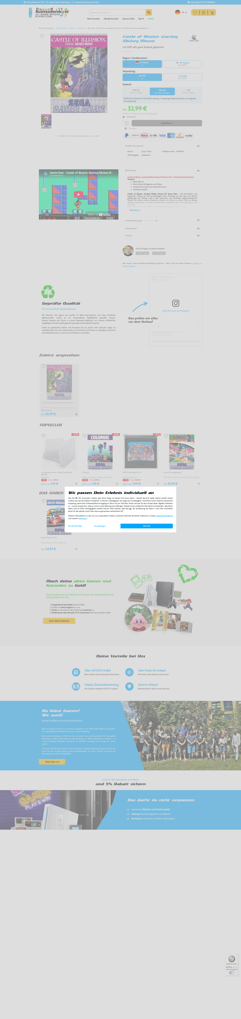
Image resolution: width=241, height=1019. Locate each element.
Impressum (83, 518)
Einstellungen (100, 526)
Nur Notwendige (75, 526)
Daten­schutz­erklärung (164, 516)
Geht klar (146, 526)
